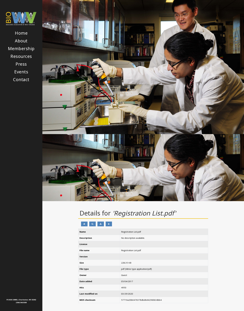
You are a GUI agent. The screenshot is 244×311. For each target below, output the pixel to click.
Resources (21, 56)
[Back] (109, 224)
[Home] (84, 224)
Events (21, 72)
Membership (21, 48)
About (21, 41)
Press (21, 64)
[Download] (100, 224)
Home (21, 33)
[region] (143, 67)
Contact (21, 79)
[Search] (92, 224)
